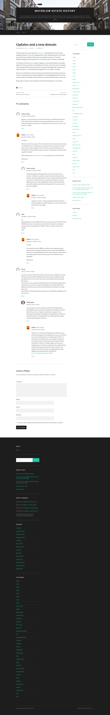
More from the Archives (22, 93)
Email (18, 407)
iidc (73, 110)
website (21, 87)
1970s (74, 76)
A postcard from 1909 (78, 197)
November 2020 (20, 531)
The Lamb (75, 141)
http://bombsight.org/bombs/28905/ (42, 353)
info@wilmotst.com (38, 155)
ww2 (74, 173)
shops (74, 138)
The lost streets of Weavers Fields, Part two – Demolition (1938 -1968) (83, 188)
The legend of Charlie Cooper (29, 501)
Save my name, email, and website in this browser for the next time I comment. (40, 422)
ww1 (74, 170)
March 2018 (19, 543)
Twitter (74, 212)
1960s (74, 73)
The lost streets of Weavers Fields (81, 184)
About (24, 32)
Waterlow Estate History (55, 10)
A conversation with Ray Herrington (25, 514)
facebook (75, 98)
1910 (74, 60)
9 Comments (39, 48)
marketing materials (78, 113)
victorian (75, 151)
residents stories (77, 135)
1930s (74, 63)
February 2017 (20, 556)
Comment (19, 382)
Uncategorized (76, 148)
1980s (74, 79)
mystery (75, 123)
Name (18, 399)
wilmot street (76, 166)
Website (18, 415)
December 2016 (20, 562)
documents (75, 95)
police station (76, 129)
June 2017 (18, 550)
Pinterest (75, 215)
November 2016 (20, 565)
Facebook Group (77, 218)
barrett (74, 85)
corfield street (76, 91)
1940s (74, 66)
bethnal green (76, 88)
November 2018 (20, 534)
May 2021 (18, 528)
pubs (74, 132)
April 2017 (19, 553)
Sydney (31, 48)
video (74, 154)
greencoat (75, 104)
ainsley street (76, 82)
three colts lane (76, 144)
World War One (77, 200)
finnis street (76, 101)
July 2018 (18, 540)
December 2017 (20, 546)
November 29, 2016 (21, 48)
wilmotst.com (41, 53)
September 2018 (20, 537)
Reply (22, 128)
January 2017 (19, 559)
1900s (74, 57)
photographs (76, 126)
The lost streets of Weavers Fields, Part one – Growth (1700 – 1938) (83, 193)
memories (75, 120)
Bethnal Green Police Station (59, 93)
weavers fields (76, 160)
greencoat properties (78, 107)
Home (17, 32)
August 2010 (19, 568)
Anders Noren (86, 708)
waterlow (75, 157)
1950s (74, 70)
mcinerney (75, 116)
